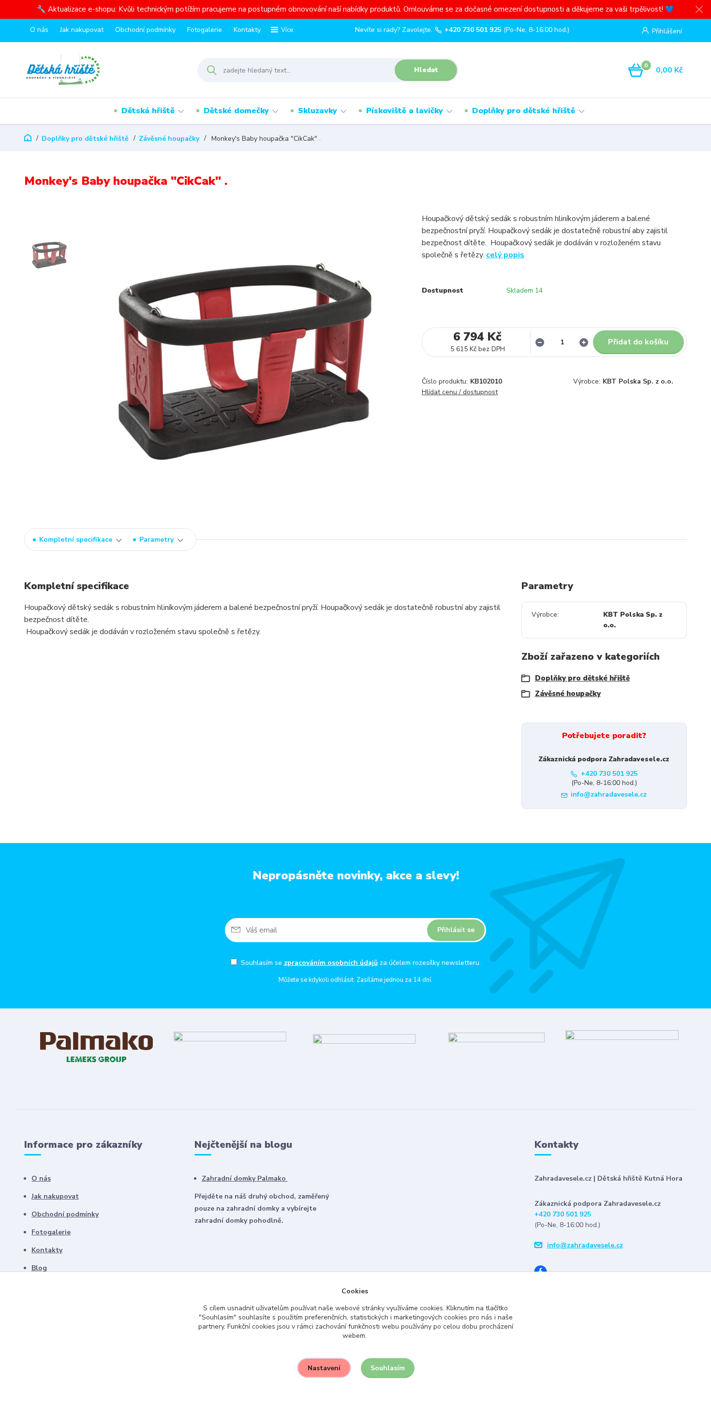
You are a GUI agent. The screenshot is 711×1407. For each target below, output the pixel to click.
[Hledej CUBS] (496, 1046)
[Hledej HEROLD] (230, 1046)
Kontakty (247, 29)
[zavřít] (699, 9)
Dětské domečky (236, 110)
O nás (39, 29)
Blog (39, 1268)
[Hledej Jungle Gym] (622, 1046)
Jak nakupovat (82, 29)
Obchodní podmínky (145, 29)
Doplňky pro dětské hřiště (523, 110)
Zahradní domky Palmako (245, 1178)
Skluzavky (317, 110)
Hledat (426, 69)
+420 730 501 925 (472, 30)
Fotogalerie (204, 29)
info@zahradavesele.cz (609, 794)
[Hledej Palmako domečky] (96, 1046)
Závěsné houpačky (169, 138)
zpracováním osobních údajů (331, 962)
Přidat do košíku (638, 342)
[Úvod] (102, 70)
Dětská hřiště (148, 110)
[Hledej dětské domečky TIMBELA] (364, 1046)
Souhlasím (387, 1368)
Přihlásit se (455, 929)
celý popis (505, 255)
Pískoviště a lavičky (404, 110)
